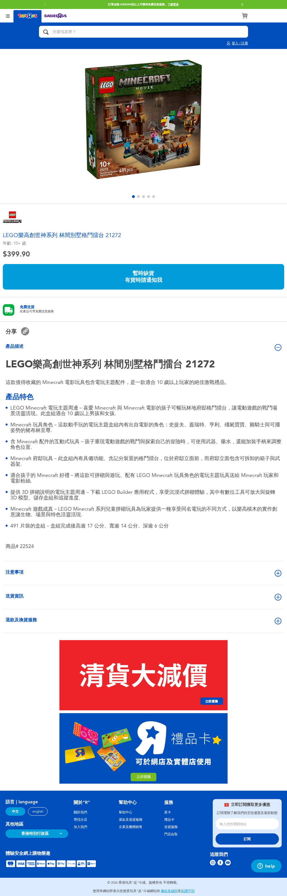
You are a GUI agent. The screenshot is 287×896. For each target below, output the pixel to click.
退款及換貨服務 (21, 619)
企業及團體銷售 (130, 827)
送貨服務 (171, 827)
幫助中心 (125, 812)
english (38, 811)
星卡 (167, 812)
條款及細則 (169, 891)
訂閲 (247, 839)
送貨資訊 (15, 596)
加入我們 (80, 827)
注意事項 (15, 572)
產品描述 (15, 346)
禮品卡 (169, 820)
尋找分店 (80, 820)
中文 (15, 811)
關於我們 (80, 812)
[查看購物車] (244, 15)
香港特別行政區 (35, 833)
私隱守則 (188, 891)
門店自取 (171, 834)
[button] (242, 4)
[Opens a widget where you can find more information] (266, 866)
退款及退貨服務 (130, 820)
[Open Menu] (7, 15)
